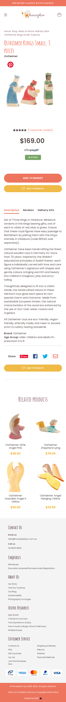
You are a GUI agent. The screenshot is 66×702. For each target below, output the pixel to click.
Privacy (32, 692)
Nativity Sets (42, 31)
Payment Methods (46, 657)
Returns (41, 649)
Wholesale (13, 564)
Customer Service (19, 639)
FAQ (10, 649)
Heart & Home (26, 31)
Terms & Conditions (17, 692)
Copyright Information (48, 692)
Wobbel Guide (15, 630)
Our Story (12, 584)
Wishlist (41, 653)
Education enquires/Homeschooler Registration (31, 568)
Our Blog (12, 591)
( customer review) (40, 130)
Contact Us (15, 527)
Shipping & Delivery (46, 645)
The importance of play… (20, 622)
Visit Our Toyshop (16, 587)
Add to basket (33, 178)
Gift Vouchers (14, 653)
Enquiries (14, 557)
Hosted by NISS (31, 698)
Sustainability (15, 595)
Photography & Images (19, 599)
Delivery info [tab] (46, 210)
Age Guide (13, 614)
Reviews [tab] (28, 210)
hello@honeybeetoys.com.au (22, 539)
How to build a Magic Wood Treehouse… (27, 626)
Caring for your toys (18, 618)
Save (25, 356)
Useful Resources (18, 608)
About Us (13, 577)
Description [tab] (11, 210)
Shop (14, 31)
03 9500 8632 (14, 548)
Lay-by (11, 657)
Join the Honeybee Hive (17, 662)
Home (7, 31)
